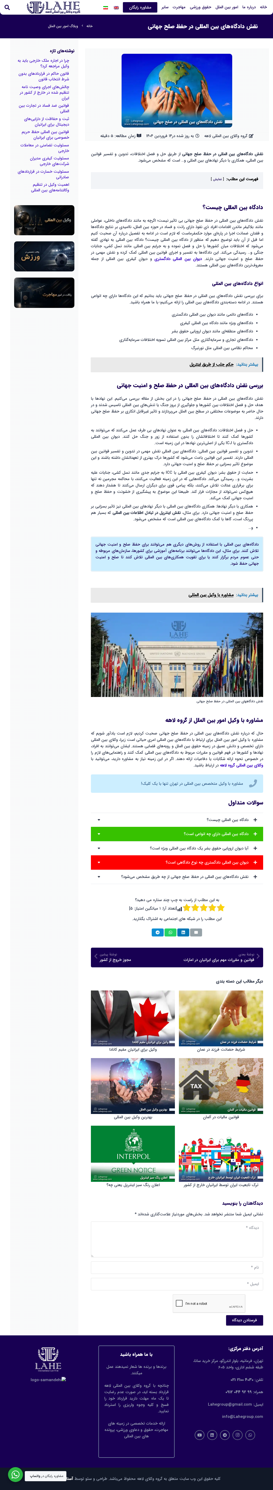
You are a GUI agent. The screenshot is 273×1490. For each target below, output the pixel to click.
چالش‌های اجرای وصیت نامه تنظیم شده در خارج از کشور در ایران (44, 92)
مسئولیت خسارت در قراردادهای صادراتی (43, 174)
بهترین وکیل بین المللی (133, 1117)
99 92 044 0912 (239, 1392)
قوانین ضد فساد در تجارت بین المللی (44, 108)
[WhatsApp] (250, 1435)
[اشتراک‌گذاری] (183, 932)
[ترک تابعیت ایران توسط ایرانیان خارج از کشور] (221, 1154)
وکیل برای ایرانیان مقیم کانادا (133, 1049)
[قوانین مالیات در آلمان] (221, 1086)
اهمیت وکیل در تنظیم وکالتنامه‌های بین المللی (50, 187)
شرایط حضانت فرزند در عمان (221, 1049)
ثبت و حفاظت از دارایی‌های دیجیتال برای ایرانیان (46, 122)
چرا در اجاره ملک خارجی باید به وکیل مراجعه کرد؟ (43, 63)
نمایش (217, 179)
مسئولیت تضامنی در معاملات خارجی (45, 148)
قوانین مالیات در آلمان (221, 1117)
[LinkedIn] (212, 1435)
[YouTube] (200, 1435)
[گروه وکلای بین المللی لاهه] (53, 7)
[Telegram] (225, 1435)
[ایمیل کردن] (196, 932)
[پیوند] (177, 786)
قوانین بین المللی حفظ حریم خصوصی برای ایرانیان (45, 135)
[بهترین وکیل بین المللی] (133, 1086)
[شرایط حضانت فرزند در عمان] (221, 1018)
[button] (158, 7)
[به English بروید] (115, 7)
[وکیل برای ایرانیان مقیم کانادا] (133, 1018)
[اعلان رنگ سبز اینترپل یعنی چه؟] (133, 1154)
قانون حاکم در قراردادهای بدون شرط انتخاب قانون (43, 76)
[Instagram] (237, 1435)
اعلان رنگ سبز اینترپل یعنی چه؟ (133, 1185)
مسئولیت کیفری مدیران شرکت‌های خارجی (49, 161)
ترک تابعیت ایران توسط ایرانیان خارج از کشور (221, 1185)
